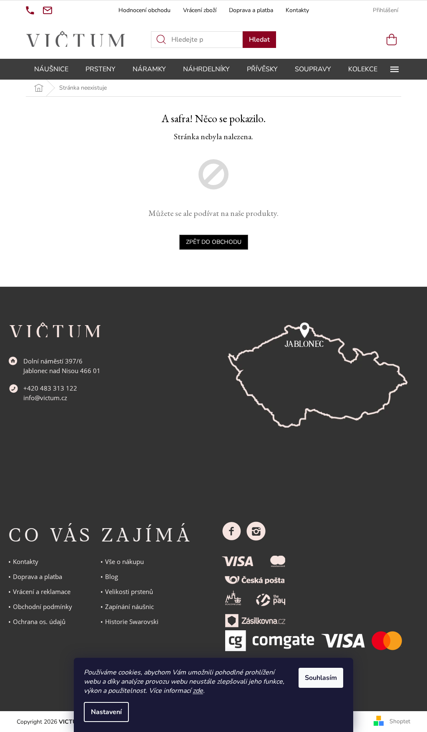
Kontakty (297, 10)
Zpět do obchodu (213, 242)
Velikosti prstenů (129, 591)
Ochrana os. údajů (39, 621)
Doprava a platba (251, 10)
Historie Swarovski (131, 621)
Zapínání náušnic (129, 606)
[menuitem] (51, 69)
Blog (111, 576)
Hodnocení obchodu (144, 10)
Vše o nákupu (124, 561)
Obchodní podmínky (42, 606)
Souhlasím (321, 677)
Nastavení (106, 712)
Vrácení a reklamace (41, 591)
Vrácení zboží (199, 10)
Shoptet (399, 721)
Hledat (259, 39)
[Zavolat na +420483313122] (30, 10)
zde (198, 690)
